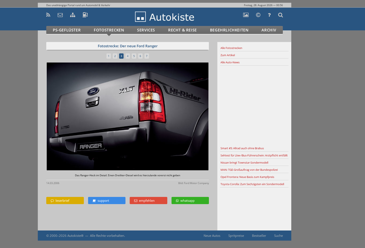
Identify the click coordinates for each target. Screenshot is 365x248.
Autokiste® (75, 235)
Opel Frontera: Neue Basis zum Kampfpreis (247, 177)
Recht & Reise (182, 30)
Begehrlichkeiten (229, 30)
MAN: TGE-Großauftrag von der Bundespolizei (249, 170)
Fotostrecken (109, 30)
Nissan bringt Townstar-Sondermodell (244, 162)
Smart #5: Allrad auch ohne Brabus (242, 148)
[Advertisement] (254, 105)
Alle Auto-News (230, 62)
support (102, 200)
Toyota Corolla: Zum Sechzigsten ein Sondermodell (252, 184)
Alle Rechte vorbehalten (107, 235)
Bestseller (259, 235)
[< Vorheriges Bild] (65, 116)
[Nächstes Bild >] (154, 116)
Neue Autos (212, 235)
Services (146, 30)
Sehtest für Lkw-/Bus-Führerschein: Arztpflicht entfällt (254, 155)
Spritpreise (236, 235)
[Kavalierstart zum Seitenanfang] (300, 235)
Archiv (268, 30)
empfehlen (146, 200)
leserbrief (61, 200)
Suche (278, 235)
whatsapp (187, 200)
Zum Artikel (228, 55)
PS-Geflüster (67, 30)
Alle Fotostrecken (231, 48)
